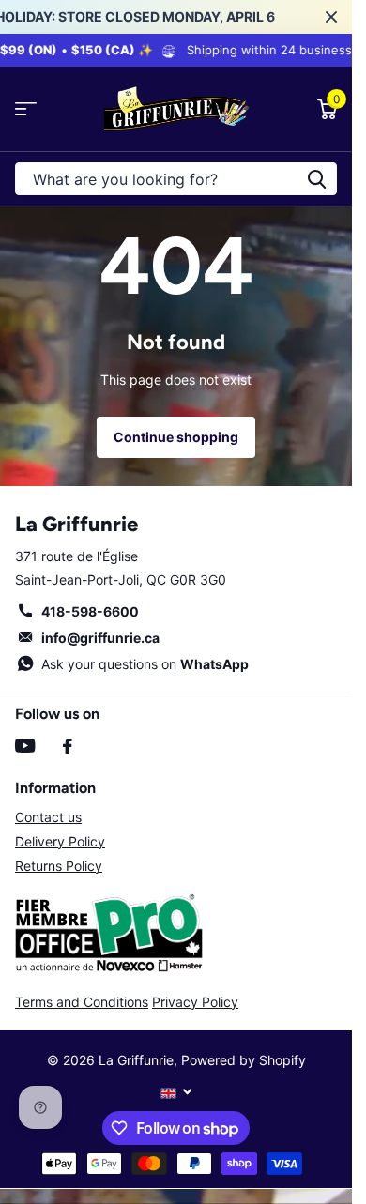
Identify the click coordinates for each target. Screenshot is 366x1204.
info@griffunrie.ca (100, 638)
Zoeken (316, 178)
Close (331, 17)
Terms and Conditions (81, 1002)
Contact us (48, 817)
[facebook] (67, 746)
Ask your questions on (145, 664)
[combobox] (176, 178)
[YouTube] (25, 746)
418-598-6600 (90, 611)
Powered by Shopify (243, 1060)
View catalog (26, 109)
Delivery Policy (60, 841)
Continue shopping (176, 437)
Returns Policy (58, 866)
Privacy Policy (195, 1002)
